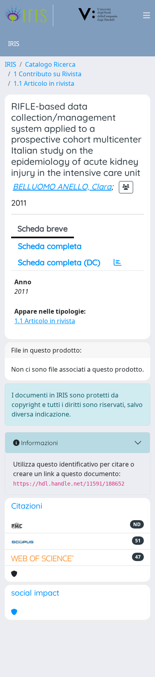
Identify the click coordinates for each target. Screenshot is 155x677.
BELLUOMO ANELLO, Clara (62, 186)
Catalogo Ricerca (50, 64)
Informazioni (38, 443)
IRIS (10, 64)
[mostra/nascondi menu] (146, 15)
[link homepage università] (98, 15)
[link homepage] (29, 15)
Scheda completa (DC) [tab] (59, 262)
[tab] (117, 262)
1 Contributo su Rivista (47, 73)
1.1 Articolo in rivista (44, 83)
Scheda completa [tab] (49, 246)
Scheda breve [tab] (42, 228)
